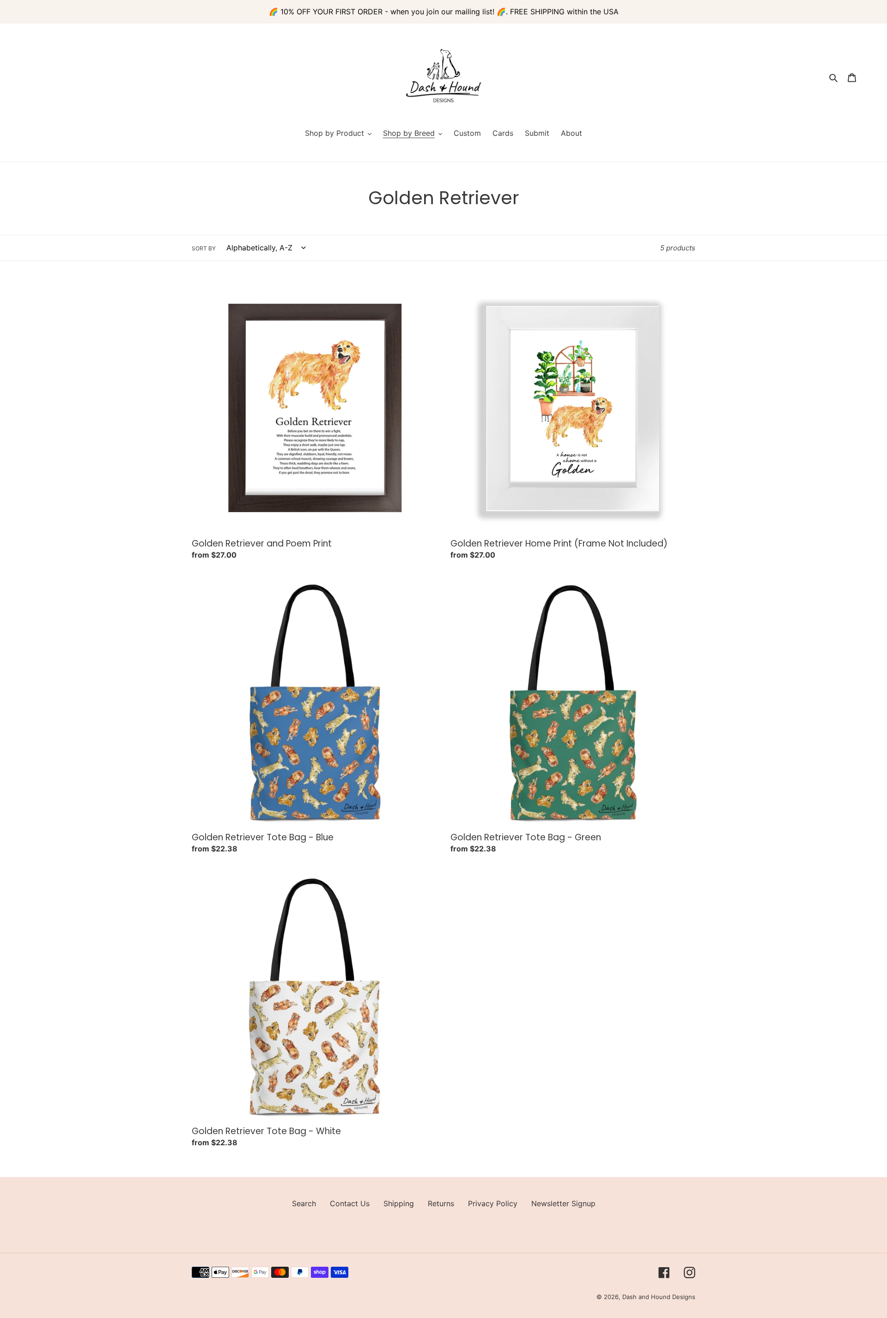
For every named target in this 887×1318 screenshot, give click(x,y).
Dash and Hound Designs (658, 1296)
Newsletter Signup (563, 1203)
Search (304, 1203)
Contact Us (350, 1203)
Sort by (204, 248)
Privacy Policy (492, 1203)
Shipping (398, 1203)
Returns (441, 1203)
